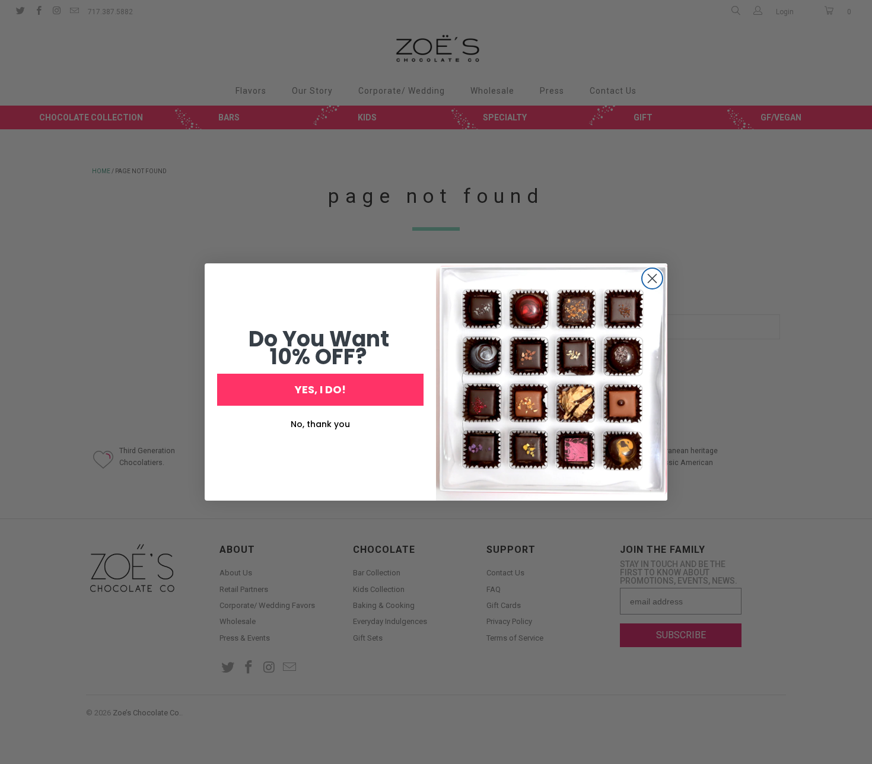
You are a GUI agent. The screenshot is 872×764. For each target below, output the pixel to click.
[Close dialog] (652, 278)
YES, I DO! (320, 389)
